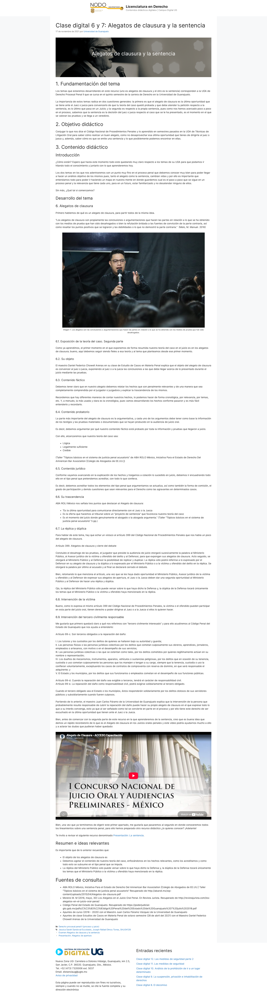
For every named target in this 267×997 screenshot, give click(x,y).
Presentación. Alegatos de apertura (75, 935)
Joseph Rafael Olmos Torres (106, 929)
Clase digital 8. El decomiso (151, 985)
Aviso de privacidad (67, 975)
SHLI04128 (125, 929)
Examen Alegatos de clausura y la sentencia (79, 932)
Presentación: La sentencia (128, 835)
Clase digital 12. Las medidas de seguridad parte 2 (164, 959)
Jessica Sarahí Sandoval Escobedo (75, 929)
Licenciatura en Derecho (147, 6)
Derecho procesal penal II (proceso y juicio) (79, 926)
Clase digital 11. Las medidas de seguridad (160, 963)
